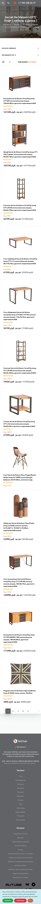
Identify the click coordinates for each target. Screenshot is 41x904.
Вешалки (20, 837)
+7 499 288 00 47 (27, 2)
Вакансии (20, 788)
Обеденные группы (20, 833)
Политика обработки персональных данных (19, 763)
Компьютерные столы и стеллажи (20, 853)
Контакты (20, 784)
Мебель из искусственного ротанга (20, 861)
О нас (20, 776)
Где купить (20, 796)
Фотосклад (20, 808)
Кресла (20, 849)
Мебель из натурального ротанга (20, 857)
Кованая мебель (20, 865)
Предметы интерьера (20, 877)
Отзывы (20, 800)
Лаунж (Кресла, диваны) (20, 841)
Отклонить (20, 900)
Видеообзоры (21, 812)
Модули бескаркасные (20, 873)
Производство (20, 780)
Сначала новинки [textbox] (9, 48)
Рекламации (20, 820)
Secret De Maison (20, 845)
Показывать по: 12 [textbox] (9, 55)
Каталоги (20, 792)
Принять (8, 900)
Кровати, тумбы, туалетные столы (20, 869)
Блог (20, 804)
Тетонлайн (20, 816)
